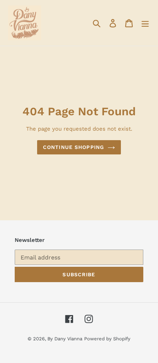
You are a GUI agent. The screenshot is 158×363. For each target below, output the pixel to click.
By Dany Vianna (64, 338)
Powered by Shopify (107, 338)
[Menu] (145, 23)
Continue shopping (73, 147)
